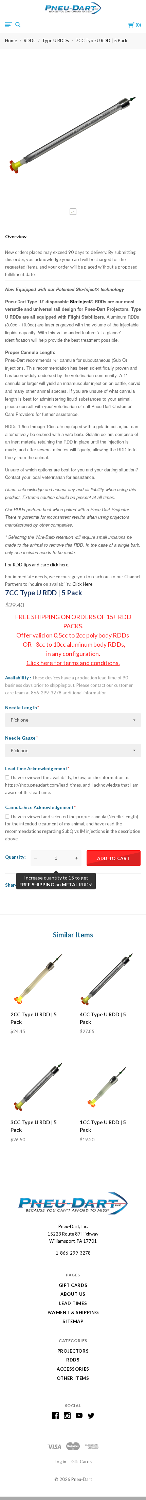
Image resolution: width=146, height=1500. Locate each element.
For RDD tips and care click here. (37, 564)
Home (11, 40)
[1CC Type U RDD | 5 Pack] (107, 1087)
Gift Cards (73, 1285)
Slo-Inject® (81, 301)
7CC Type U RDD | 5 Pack (101, 40)
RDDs (29, 40)
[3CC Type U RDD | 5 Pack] (38, 1087)
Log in (60, 1461)
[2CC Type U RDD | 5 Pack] (38, 979)
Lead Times (73, 1303)
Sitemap (73, 1321)
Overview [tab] (15, 236)
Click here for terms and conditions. (73, 662)
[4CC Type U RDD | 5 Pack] (107, 979)
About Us (73, 1294)
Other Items (73, 1378)
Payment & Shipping (73, 1312)
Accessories (73, 1369)
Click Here (82, 584)
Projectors (73, 1351)
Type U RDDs (55, 40)
